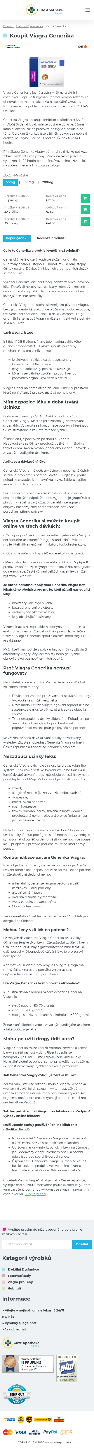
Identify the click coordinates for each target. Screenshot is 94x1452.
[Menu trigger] (88, 10)
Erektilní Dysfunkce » (29, 26)
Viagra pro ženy (20, 1282)
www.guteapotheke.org (60, 1442)
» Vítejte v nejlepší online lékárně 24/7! (33, 1310)
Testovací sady (19, 1276)
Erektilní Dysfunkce (23, 1269)
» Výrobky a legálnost (19, 1323)
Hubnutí (14, 1288)
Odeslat (82, 1244)
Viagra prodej (35, 1194)
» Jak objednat (14, 1329)
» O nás (8, 1317)
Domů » (8, 26)
